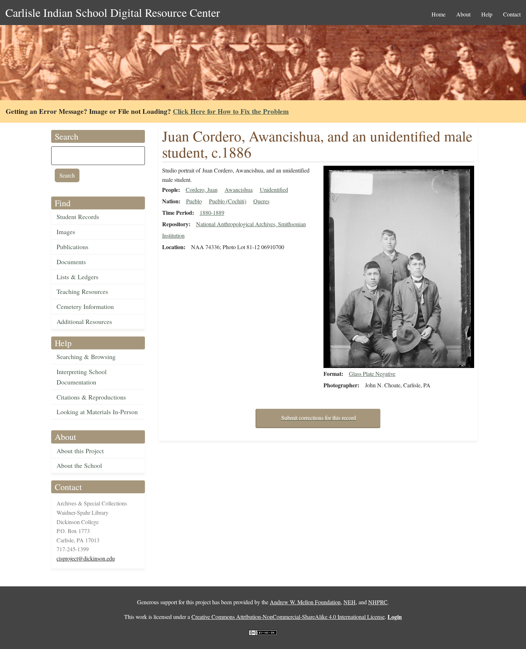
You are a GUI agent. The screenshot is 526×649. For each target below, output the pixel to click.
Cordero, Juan (202, 189)
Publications (72, 246)
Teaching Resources (82, 291)
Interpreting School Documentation (82, 376)
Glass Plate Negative (372, 373)
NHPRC (378, 602)
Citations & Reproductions (91, 397)
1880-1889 (212, 212)
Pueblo (194, 201)
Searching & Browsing (86, 356)
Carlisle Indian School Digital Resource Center (112, 12)
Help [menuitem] (486, 14)
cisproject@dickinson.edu (86, 558)
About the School (79, 465)
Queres (261, 201)
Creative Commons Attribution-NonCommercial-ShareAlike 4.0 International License (288, 616)
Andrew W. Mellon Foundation (305, 602)
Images (66, 231)
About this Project (80, 450)
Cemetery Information (85, 306)
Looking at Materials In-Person (97, 411)
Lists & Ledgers (77, 276)
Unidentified (274, 189)
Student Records (78, 216)
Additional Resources (84, 321)
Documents (71, 261)
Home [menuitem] (438, 14)
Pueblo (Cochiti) (227, 201)
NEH (350, 602)
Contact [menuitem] (512, 14)
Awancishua (239, 189)
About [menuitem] (463, 14)
